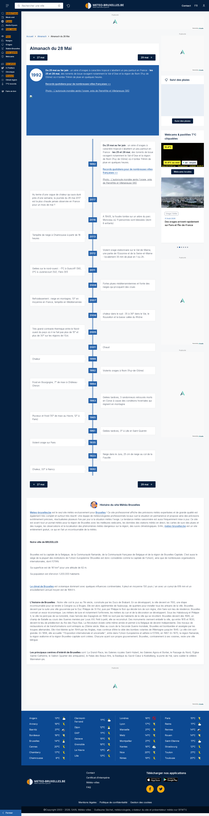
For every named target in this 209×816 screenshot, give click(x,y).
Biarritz (33, 729)
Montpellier (126, 741)
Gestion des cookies (141, 802)
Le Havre (79, 750)
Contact (186, 5)
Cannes (33, 746)
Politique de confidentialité (113, 802)
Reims (168, 723)
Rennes (169, 729)
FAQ (88, 787)
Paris (167, 718)
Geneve (79, 738)
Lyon (122, 723)
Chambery (35, 752)
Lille (77, 755)
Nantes (123, 746)
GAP (77, 733)
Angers (33, 718)
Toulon (169, 752)
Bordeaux (34, 735)
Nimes (123, 758)
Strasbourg (171, 746)
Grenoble (80, 744)
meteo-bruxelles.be (175, 526)
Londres (124, 718)
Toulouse (170, 758)
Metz (122, 735)
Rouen (168, 735)
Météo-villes (92, 782)
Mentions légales (87, 802)
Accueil (29, 36)
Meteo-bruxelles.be (40, 512)
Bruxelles (101, 512)
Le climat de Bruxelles (42, 586)
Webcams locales (183, 171)
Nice (122, 752)
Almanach (42, 36)
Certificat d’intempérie (98, 777)
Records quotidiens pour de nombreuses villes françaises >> (78, 83)
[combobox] (39, 6)
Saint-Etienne (172, 741)
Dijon (77, 727)
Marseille (124, 729)
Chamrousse (36, 758)
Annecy (33, 723)
